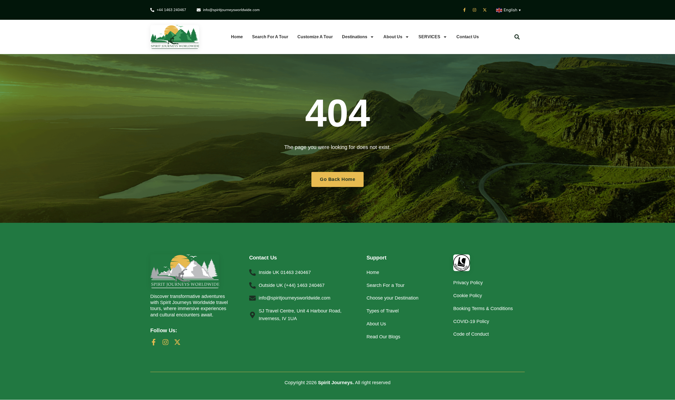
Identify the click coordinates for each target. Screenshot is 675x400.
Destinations (354, 37)
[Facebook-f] (153, 342)
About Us (392, 37)
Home (237, 37)
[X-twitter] (177, 342)
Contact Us (467, 37)
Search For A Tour (270, 37)
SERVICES (429, 37)
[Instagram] (165, 342)
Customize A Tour (315, 37)
